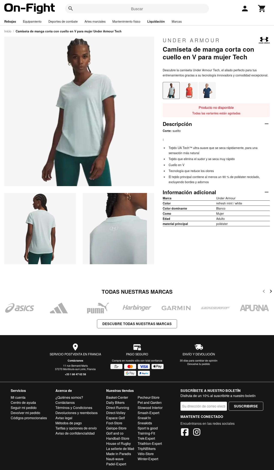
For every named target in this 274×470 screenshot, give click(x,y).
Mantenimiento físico (126, 21)
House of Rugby (118, 443)
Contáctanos (75, 360)
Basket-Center (117, 397)
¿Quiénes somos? (69, 397)
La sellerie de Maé (120, 448)
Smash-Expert (148, 412)
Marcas (177, 21)
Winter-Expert (148, 458)
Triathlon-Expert (150, 443)
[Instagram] (196, 433)
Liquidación (156, 21)
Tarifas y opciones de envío (76, 428)
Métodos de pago (68, 422)
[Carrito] (262, 8)
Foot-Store (114, 422)
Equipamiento (32, 21)
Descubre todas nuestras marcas (137, 323)
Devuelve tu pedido (198, 364)
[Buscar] (71, 8)
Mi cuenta (18, 397)
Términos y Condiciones (73, 407)
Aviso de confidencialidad (75, 433)
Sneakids (145, 422)
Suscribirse (246, 406)
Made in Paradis (118, 453)
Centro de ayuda (23, 402)
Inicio (7, 31)
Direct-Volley (115, 412)
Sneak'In (144, 417)
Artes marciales (95, 21)
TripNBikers (147, 448)
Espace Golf (115, 417)
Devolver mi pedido (25, 412)
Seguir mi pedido (24, 407)
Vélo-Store (146, 453)
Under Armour (191, 40)
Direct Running (117, 407)
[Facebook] (184, 433)
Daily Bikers (115, 402)
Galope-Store (116, 428)
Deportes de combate (63, 21)
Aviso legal (63, 417)
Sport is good (148, 428)
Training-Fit (146, 433)
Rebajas (10, 21)
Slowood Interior (150, 407)
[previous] (264, 292)
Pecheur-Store (148, 397)
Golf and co (115, 433)
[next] (271, 292)
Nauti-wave (115, 458)
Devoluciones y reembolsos (76, 412)
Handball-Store (117, 438)
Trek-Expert (146, 438)
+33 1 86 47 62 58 (75, 374)
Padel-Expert (116, 463)
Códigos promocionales (29, 417)
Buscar (137, 8)
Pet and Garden (150, 402)
